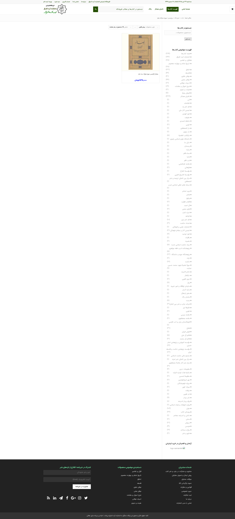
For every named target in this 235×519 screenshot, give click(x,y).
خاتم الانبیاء (185, 272)
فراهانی (187, 167)
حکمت (187, 261)
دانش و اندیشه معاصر (181, 415)
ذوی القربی (186, 279)
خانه (182, 18)
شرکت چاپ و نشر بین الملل (180, 304)
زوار (188, 282)
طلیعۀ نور (186, 307)
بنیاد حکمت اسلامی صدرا (181, 245)
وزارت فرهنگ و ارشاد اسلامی (180, 405)
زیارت (188, 149)
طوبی (188, 311)
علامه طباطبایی (184, 164)
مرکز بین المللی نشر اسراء (181, 359)
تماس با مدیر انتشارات (184, 503)
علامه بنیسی (185, 315)
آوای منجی (186, 209)
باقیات (187, 237)
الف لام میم (186, 219)
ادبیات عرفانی (185, 83)
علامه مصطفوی (184, 318)
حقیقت (187, 117)
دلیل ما (187, 142)
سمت (188, 300)
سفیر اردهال (185, 293)
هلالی (88, 516)
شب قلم (187, 160)
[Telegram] (61, 498)
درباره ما (189, 499)
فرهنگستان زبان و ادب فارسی (179, 322)
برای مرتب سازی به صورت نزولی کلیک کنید (135, 27)
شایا (188, 157)
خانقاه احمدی (185, 121)
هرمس (187, 426)
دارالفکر (187, 275)
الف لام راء (186, 107)
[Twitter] (86, 498)
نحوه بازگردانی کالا (185, 483)
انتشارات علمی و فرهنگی (181, 227)
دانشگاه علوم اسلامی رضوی (180, 139)
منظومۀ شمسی (184, 376)
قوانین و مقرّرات (186, 487)
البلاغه (188, 216)
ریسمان (187, 146)
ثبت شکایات (187, 495)
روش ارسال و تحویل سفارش (182, 475)
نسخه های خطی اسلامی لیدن (179, 185)
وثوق (188, 198)
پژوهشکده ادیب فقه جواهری (179, 248)
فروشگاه (177, 18)
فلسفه (187, 73)
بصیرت (187, 241)
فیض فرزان (186, 332)
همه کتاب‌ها (185, 53)
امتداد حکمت (185, 223)
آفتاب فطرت (185, 202)
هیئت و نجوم (185, 89)
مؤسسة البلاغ (185, 171)
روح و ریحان (185, 430)
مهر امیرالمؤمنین (184, 380)
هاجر (188, 194)
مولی (188, 408)
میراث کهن (186, 387)
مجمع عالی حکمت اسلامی (180, 356)
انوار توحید (186, 234)
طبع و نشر (186, 433)
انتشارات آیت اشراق (183, 57)
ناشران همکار (185, 96)
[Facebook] (67, 498)
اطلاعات (187, 103)
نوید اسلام (186, 191)
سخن (188, 419)
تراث (188, 258)
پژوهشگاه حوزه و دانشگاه (181, 254)
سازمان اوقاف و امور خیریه (180, 286)
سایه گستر (186, 290)
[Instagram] (79, 498)
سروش (187, 423)
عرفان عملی (185, 79)
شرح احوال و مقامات (182, 86)
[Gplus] (73, 498)
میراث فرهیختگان (183, 383)
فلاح (188, 328)
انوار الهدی (186, 114)
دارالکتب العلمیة (184, 135)
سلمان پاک (186, 297)
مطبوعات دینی (184, 369)
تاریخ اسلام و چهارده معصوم (179, 63)
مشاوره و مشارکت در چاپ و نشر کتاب (178, 471)
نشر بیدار (186, 397)
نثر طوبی (186, 394)
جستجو (188, 39)
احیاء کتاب (186, 212)
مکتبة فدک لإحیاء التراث (181, 372)
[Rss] (48, 498)
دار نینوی (186, 132)
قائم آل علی (185, 335)
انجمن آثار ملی (184, 110)
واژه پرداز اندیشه (184, 401)
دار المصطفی (185, 128)
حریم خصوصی (186, 491)
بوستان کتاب (185, 412)
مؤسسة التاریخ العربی (182, 175)
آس (189, 99)
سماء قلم (186, 153)
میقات (187, 390)
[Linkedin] (55, 498)
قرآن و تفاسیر (185, 60)
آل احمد (187, 205)
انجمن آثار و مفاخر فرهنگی (180, 230)
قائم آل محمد (185, 339)
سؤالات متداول (187, 479)
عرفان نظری (185, 76)
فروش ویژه (186, 93)
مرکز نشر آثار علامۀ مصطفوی (179, 363)
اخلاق (188, 69)
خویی (188, 124)
